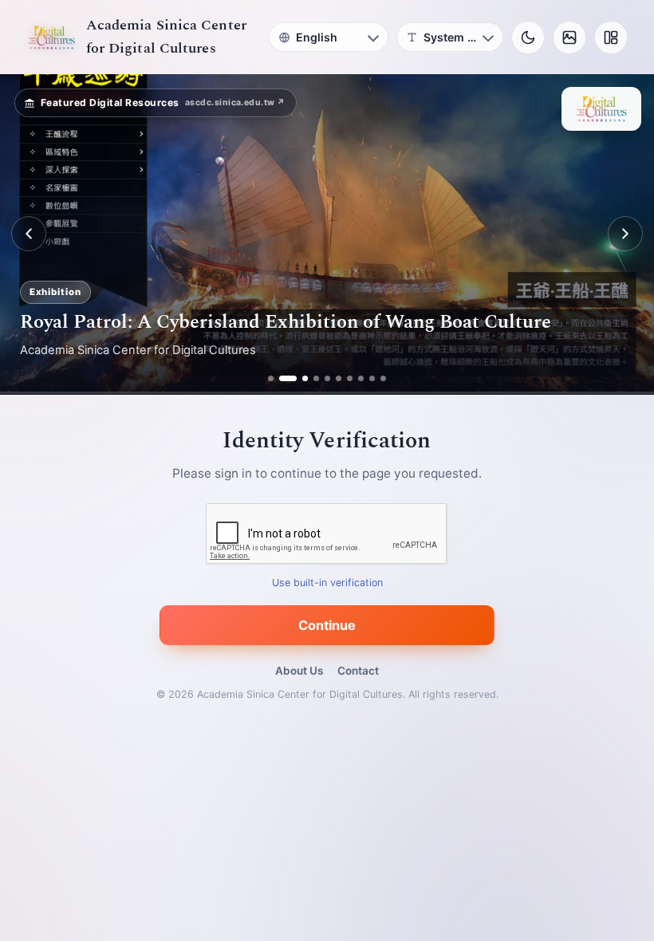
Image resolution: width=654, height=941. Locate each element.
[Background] (569, 37)
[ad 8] (361, 378)
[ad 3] (299, 378)
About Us (299, 670)
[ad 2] (282, 378)
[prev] (28, 233)
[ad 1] (271, 378)
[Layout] (611, 37)
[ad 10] (383, 378)
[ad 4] (316, 378)
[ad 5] (327, 378)
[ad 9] (372, 378)
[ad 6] (338, 378)
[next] (625, 233)
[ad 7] (350, 378)
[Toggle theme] (528, 37)
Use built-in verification (327, 583)
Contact (358, 670)
